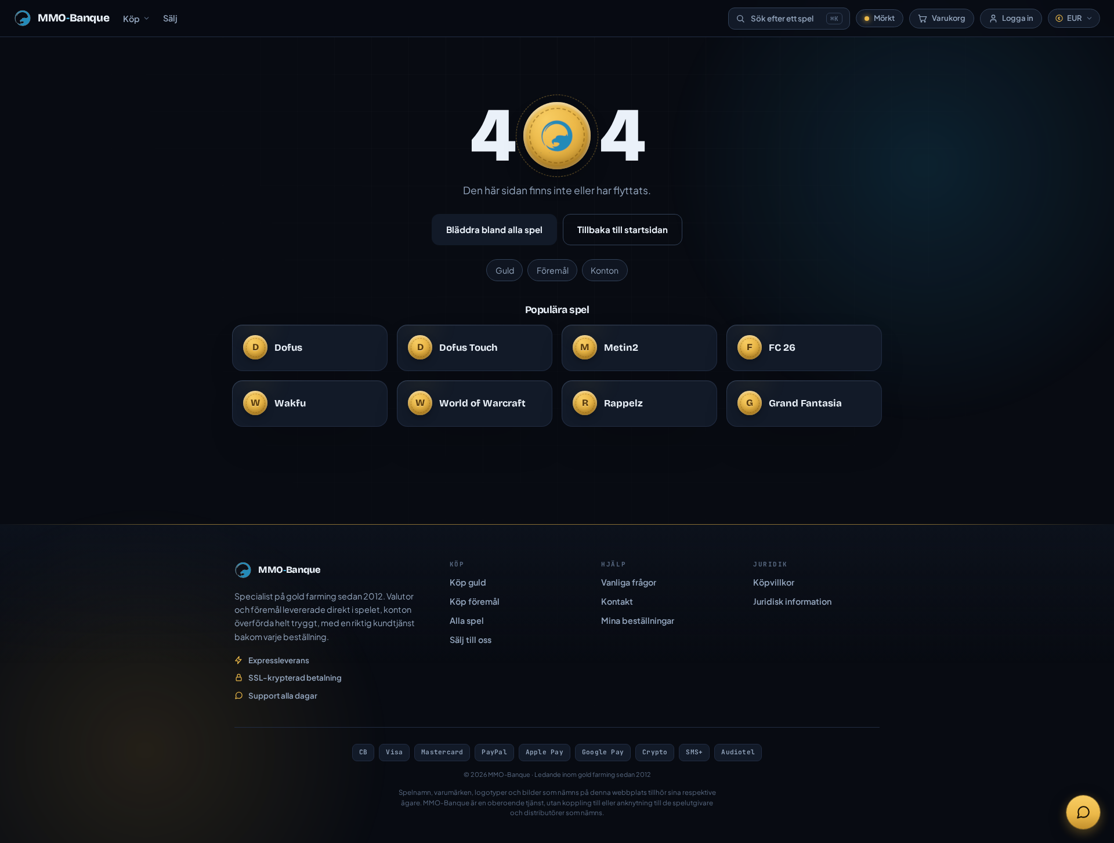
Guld (504, 270)
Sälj (170, 18)
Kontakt (617, 601)
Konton (605, 270)
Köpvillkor (773, 582)
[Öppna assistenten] (1083, 812)
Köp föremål (475, 601)
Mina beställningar (637, 620)
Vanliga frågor (628, 582)
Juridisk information (792, 601)
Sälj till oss (470, 639)
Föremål (553, 270)
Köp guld (468, 582)
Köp (131, 18)
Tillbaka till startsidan (622, 229)
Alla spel (467, 620)
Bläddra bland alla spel (494, 229)
